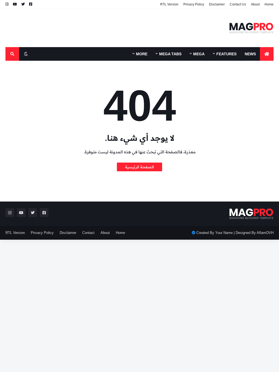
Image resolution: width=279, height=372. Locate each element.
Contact (88, 233)
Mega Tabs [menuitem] (170, 54)
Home (269, 4)
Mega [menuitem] (199, 54)
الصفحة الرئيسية (139, 167)
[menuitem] (267, 54)
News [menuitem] (250, 54)
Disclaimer (217, 4)
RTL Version (169, 4)
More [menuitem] (141, 54)
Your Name (224, 233)
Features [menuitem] (226, 54)
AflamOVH (265, 233)
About (255, 4)
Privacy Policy (193, 4)
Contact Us (238, 4)
